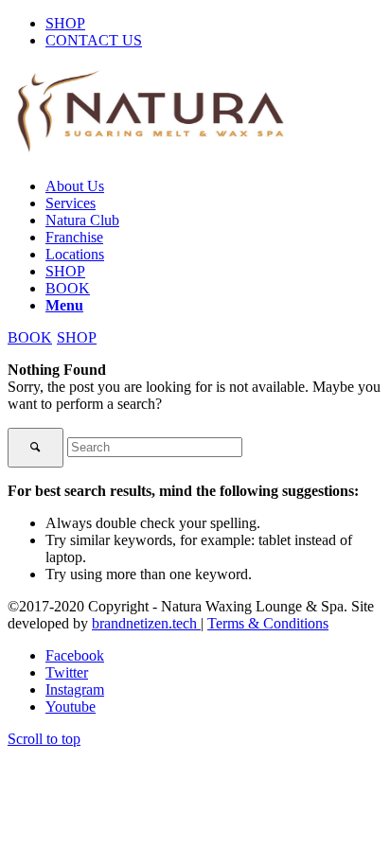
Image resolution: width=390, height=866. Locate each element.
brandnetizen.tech (146, 623)
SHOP (65, 23)
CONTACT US (93, 40)
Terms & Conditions (267, 623)
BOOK (30, 337)
